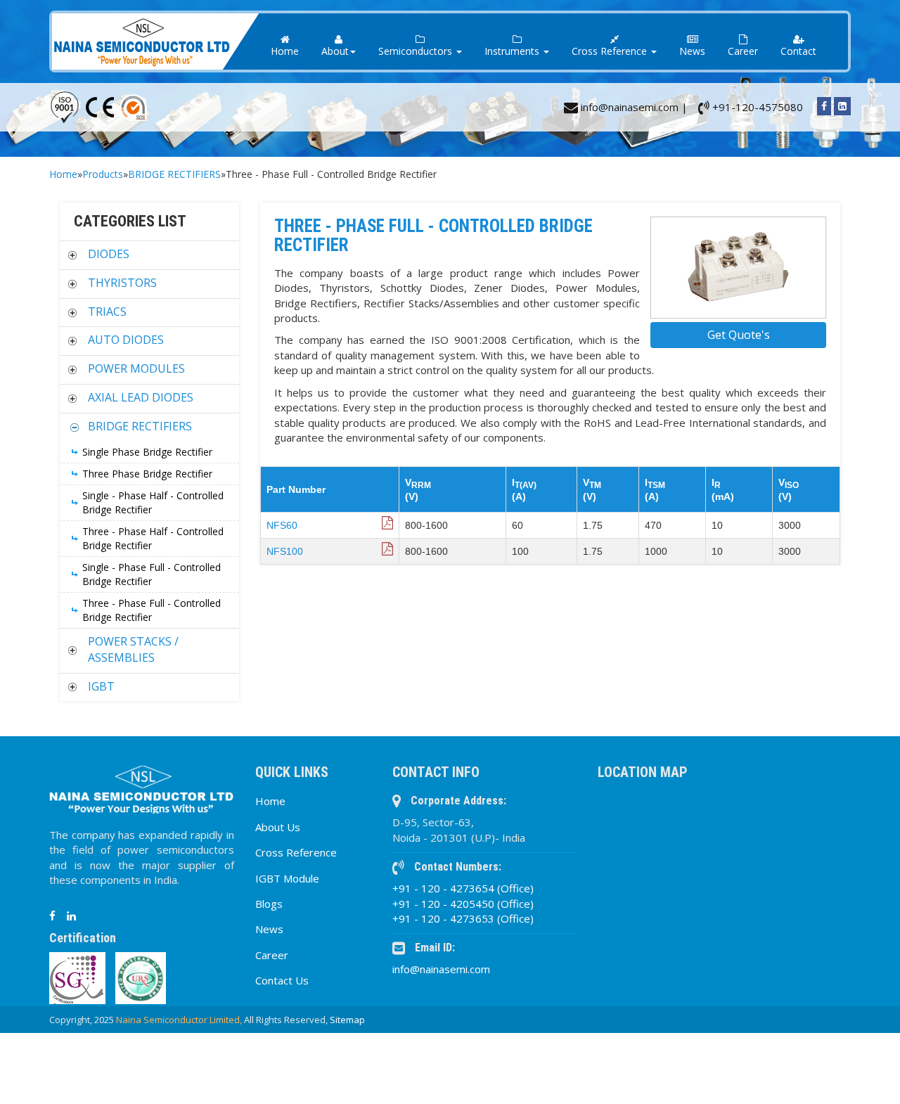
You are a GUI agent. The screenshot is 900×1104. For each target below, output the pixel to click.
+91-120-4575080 (756, 107)
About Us (277, 827)
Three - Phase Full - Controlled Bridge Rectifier (151, 610)
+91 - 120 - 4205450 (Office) (463, 904)
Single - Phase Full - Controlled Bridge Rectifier (151, 574)
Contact (798, 51)
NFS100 (284, 551)
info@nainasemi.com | (633, 107)
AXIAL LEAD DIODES (140, 397)
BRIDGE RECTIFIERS (174, 174)
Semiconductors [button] (416, 51)
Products (102, 174)
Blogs (269, 904)
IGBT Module (287, 878)
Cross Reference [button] (611, 51)
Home (285, 51)
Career (743, 51)
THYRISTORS (122, 282)
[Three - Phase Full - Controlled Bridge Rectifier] (738, 268)
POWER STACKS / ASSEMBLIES (133, 649)
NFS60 (281, 525)
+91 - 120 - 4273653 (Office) (463, 918)
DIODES (108, 254)
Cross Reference (296, 852)
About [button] (335, 51)
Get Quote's (738, 334)
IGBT (101, 686)
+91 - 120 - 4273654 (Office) (463, 888)
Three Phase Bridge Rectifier (147, 473)
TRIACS (107, 311)
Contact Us (282, 980)
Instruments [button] (513, 51)
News (692, 51)
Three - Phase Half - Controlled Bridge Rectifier (153, 538)
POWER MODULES (136, 368)
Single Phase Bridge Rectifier (147, 451)
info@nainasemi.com (441, 969)
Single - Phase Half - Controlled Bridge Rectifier (153, 502)
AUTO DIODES (126, 339)
